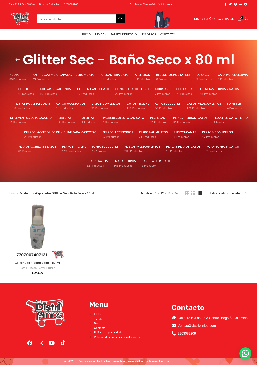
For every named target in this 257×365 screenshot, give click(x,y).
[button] (245, 353)
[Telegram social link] (245, 4)
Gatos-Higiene (27, 267)
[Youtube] (52, 343)
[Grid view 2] (187, 193)
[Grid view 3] (193, 193)
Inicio (12, 193)
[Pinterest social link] (235, 4)
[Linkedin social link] (240, 4)
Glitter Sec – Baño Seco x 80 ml (37, 263)
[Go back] (18, 60)
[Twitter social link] (230, 4)
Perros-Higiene (46, 267)
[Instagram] (41, 343)
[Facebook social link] (225, 4)
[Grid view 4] (200, 193)
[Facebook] (30, 343)
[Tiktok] (63, 343)
